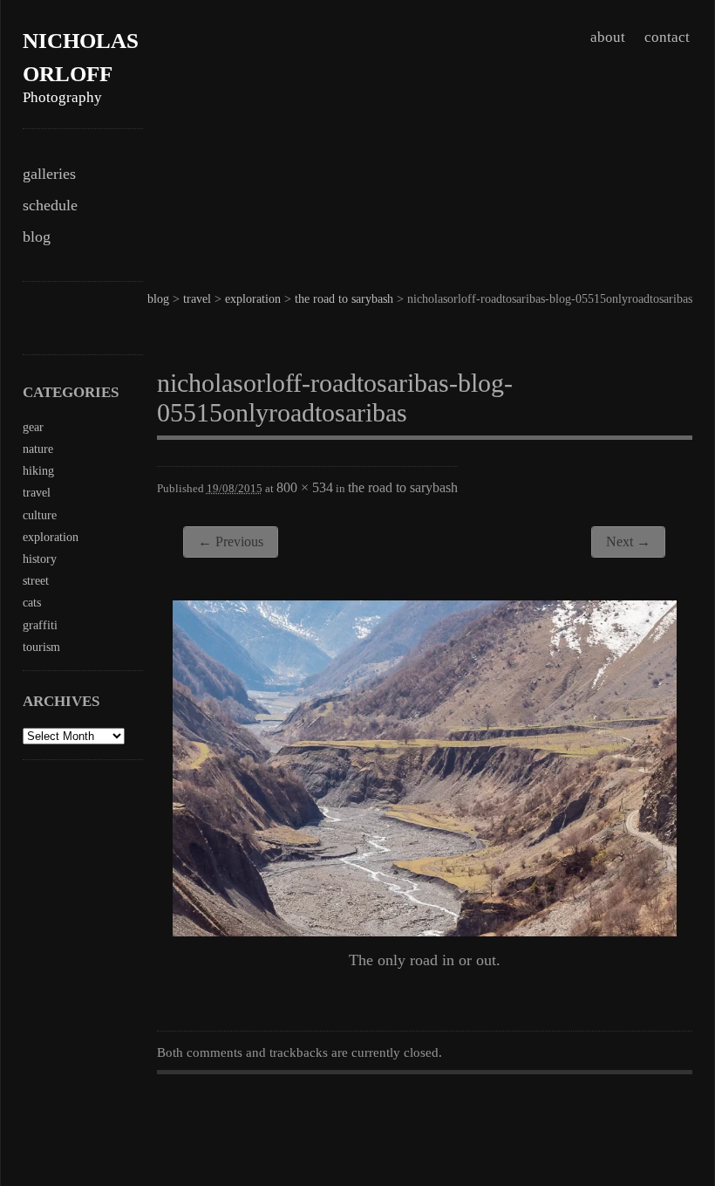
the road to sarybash (344, 298)
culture (40, 515)
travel (197, 298)
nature (38, 449)
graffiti (40, 625)
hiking (38, 470)
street (36, 580)
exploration (253, 298)
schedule (50, 205)
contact (667, 37)
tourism (41, 647)
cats (32, 602)
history (40, 559)
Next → (628, 541)
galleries (49, 173)
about (607, 37)
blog (37, 236)
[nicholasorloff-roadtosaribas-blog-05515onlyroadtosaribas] (425, 931)
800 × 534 (304, 487)
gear (33, 427)
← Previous (230, 541)
